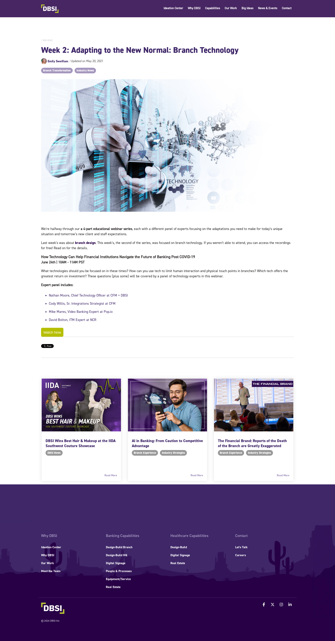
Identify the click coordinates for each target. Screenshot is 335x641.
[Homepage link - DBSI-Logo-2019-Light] (52, 612)
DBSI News (54, 453)
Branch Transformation (57, 70)
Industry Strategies (173, 453)
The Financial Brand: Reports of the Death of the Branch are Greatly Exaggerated (252, 443)
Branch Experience (145, 453)
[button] (264, 605)
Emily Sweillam (58, 61)
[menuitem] (49, 536)
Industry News (85, 70)
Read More (110, 475)
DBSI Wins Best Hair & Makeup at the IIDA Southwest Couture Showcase (81, 443)
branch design (85, 243)
